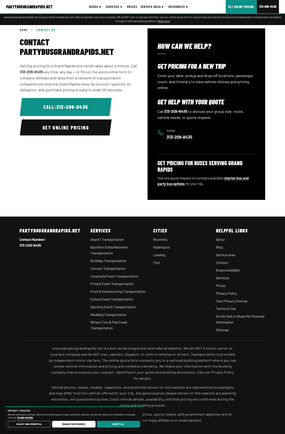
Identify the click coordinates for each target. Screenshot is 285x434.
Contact (222, 262)
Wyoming (160, 239)
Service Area (225, 255)
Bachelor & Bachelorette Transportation (109, 250)
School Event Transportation (111, 299)
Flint (156, 262)
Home (24, 30)
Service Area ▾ (152, 7)
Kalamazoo (161, 247)
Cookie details (25, 417)
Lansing (159, 255)
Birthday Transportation (108, 261)
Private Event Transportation (112, 284)
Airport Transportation (107, 239)
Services (222, 278)
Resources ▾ (178, 7)
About (220, 239)
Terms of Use (226, 308)
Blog (219, 247)
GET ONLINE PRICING (66, 127)
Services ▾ (114, 7)
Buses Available (228, 270)
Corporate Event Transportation (114, 276)
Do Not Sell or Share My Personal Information (240, 319)
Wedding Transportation (108, 314)
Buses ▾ (95, 7)
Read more (164, 21)
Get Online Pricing (241, 7)
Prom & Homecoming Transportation (117, 291)
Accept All (118, 424)
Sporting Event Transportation (113, 307)
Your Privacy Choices (231, 301)
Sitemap (222, 330)
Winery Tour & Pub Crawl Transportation (108, 325)
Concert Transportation (108, 268)
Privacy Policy (226, 293)
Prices (132, 7)
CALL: (65, 107)
